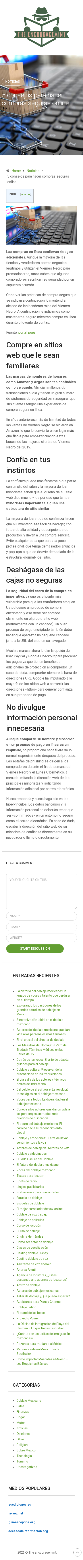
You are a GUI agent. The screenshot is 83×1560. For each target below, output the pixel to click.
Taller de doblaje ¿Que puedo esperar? (43, 1296)
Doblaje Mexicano (29, 1400)
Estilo (20, 1406)
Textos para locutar (30, 1175)
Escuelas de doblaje (30, 1203)
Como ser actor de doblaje (35, 1242)
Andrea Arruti (26, 1269)
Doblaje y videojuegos (32, 1153)
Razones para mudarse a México (39, 1344)
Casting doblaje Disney (32, 1253)
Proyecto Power (28, 1318)
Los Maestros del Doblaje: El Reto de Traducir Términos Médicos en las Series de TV (42, 1049)
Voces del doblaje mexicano (36, 1170)
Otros (20, 1439)
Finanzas (23, 1411)
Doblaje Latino (26, 1307)
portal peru (26, 332)
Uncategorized (27, 1467)
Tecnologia (24, 1456)
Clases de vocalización (32, 1247)
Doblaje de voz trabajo (32, 1214)
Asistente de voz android (34, 1264)
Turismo (22, 1461)
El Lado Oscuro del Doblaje (35, 1159)
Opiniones (24, 1434)
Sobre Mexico (26, 1450)
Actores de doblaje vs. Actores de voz (43, 1148)
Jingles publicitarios (30, 1187)
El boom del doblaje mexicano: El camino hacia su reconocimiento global (39, 1128)
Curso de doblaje (28, 1231)
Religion (22, 1445)
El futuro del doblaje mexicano (38, 1164)
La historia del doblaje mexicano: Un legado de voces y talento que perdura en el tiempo (43, 995)
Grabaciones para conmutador (38, 1192)
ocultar (25, 194)
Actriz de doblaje (28, 1285)
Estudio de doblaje (29, 1198)
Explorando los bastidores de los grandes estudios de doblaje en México (39, 1010)
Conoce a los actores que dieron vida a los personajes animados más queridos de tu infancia (43, 1114)
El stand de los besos (31, 1313)
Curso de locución (29, 1225)
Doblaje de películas (30, 1220)
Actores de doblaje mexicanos (38, 1290)
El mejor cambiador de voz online (40, 1209)
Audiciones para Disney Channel (39, 1302)
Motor (21, 1422)
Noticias (12, 81)
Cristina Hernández (30, 1236)
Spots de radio (27, 1181)
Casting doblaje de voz (32, 1258)
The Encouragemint (42, 1552)
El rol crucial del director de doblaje (40, 1039)
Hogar (21, 1417)
